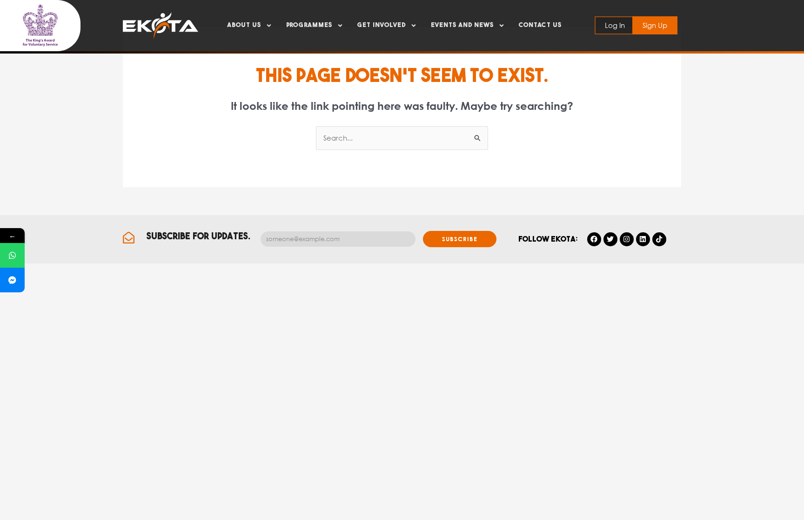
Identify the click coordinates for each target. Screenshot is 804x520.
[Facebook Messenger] (12, 280)
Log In (615, 25)
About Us (244, 25)
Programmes (309, 25)
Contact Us (540, 25)
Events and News (462, 25)
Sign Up (655, 25)
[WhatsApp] (12, 255)
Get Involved (381, 25)
